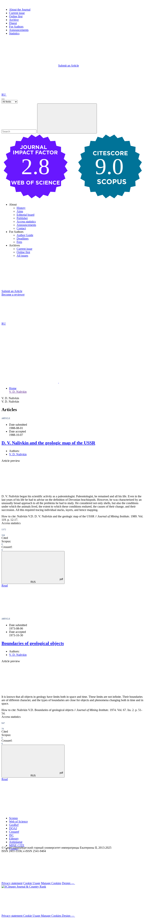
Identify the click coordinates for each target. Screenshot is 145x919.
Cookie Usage (31, 883)
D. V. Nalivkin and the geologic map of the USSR (48, 442)
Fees (19, 242)
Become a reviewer (13, 294)
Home (12, 388)
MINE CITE (16, 845)
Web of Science (18, 821)
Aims (20, 211)
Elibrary (14, 838)
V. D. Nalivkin (18, 391)
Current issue (17, 13)
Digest (13, 23)
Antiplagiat (15, 842)
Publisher (22, 218)
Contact (21, 228)
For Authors (16, 26)
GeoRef (14, 825)
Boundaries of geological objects (33, 643)
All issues (22, 255)
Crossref (14, 831)
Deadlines (23, 238)
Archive (14, 19)
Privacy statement (12, 883)
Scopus (13, 818)
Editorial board (25, 214)
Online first (15, 16)
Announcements (19, 30)
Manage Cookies (51, 883)
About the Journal (19, 9)
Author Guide (25, 235)
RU (4, 94)
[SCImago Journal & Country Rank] (24, 886)
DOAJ (13, 828)
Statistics (14, 33)
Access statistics (26, 221)
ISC (11, 835)
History (21, 208)
